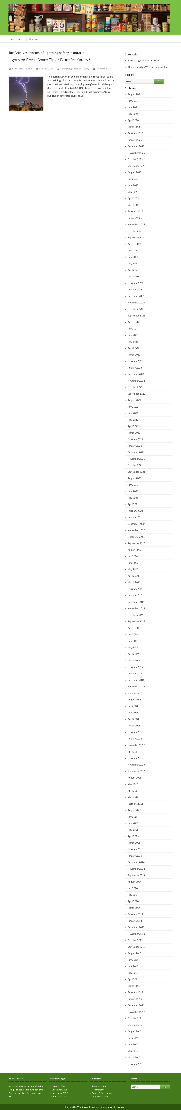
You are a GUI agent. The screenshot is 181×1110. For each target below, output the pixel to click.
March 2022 (134, 432)
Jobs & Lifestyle (100, 1096)
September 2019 (136, 621)
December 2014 (136, 862)
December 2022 (136, 374)
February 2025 (135, 211)
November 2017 (136, 745)
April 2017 (133, 751)
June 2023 (133, 335)
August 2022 (134, 400)
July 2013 (133, 959)
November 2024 (136, 224)
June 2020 (133, 562)
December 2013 (136, 927)
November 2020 (136, 530)
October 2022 (135, 387)
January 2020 (135, 595)
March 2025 (134, 204)
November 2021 (136, 458)
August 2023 (134, 322)
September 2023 (136, 315)
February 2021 (135, 510)
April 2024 (133, 270)
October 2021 (135, 465)
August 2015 (134, 810)
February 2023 (135, 361)
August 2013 (134, 953)
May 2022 (133, 419)
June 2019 (133, 640)
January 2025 (135, 217)
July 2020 (133, 556)
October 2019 (135, 614)
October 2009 (58, 1096)
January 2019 (135, 673)
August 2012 (134, 1031)
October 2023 (135, 309)
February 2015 (135, 849)
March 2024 (134, 276)
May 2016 (133, 784)
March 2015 (134, 842)
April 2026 (133, 120)
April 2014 (133, 901)
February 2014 (135, 914)
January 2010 (57, 1086)
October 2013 (135, 940)
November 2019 (136, 608)
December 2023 (136, 296)
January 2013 (135, 998)
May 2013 (133, 972)
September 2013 (136, 946)
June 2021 (133, 491)
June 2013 (133, 966)
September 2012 (136, 1024)
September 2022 (136, 393)
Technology (98, 1089)
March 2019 (134, 660)
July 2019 (133, 634)
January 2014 (135, 920)
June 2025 (133, 185)
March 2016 (134, 797)
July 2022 (133, 406)
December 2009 (59, 1089)
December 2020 (136, 523)
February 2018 (135, 732)
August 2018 (134, 699)
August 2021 (134, 478)
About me (33, 39)
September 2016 (136, 771)
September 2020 (136, 543)
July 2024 (133, 250)
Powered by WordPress (76, 1106)
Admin (21, 39)
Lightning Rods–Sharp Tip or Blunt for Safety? (49, 59)
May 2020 (133, 569)
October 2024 (135, 230)
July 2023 (133, 328)
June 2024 (133, 257)
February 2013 (135, 992)
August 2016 (134, 777)
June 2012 (133, 1044)
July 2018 (133, 706)
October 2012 (135, 1018)
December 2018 (136, 680)
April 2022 (133, 426)
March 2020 (134, 582)
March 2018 (134, 725)
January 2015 (135, 855)
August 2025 (134, 172)
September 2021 (136, 471)
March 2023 (134, 354)
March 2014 (134, 907)
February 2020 (135, 588)
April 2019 (133, 653)
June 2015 (133, 823)
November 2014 (136, 868)
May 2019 (133, 647)
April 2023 (133, 348)
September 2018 (136, 693)
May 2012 (133, 1050)
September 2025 (136, 165)
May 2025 (133, 191)
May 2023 (133, 341)
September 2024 (136, 237)
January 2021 (135, 517)
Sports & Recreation (102, 1093)
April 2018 (133, 719)
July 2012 (133, 1037)
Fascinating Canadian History (75, 68)
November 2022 (136, 380)
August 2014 (134, 881)
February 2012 (135, 1063)
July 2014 (133, 888)
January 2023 (135, 367)
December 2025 (136, 146)
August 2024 (134, 243)
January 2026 (135, 139)
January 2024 (135, 289)
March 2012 (134, 1057)
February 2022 (135, 439)
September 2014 (136, 875)
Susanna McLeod (23, 68)
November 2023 (136, 302)
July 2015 (133, 816)
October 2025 (135, 159)
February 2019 (135, 666)
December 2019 (136, 601)
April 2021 (133, 504)
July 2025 (133, 178)
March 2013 (134, 985)
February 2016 (135, 803)
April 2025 (133, 198)
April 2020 (133, 575)
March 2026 (134, 126)
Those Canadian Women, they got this (148, 67)
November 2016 (136, 764)
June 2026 (133, 107)
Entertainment (99, 1086)
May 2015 (133, 829)
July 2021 (133, 484)
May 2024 (133, 263)
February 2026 (135, 133)
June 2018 (133, 712)
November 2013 (136, 933)
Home (11, 39)
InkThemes (117, 1106)
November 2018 (136, 686)
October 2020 (135, 536)
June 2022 (133, 413)
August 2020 (134, 549)
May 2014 (133, 894)
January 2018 (135, 738)
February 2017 (135, 758)
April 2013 (133, 979)
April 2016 (133, 790)
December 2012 (136, 1005)
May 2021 (133, 497)
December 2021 (136, 452)
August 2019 (134, 627)
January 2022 (135, 445)
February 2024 (135, 283)
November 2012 (136, 1011)
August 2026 (134, 94)
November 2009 (59, 1093)
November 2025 (136, 152)
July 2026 (133, 100)
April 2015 (133, 836)
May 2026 (133, 113)
